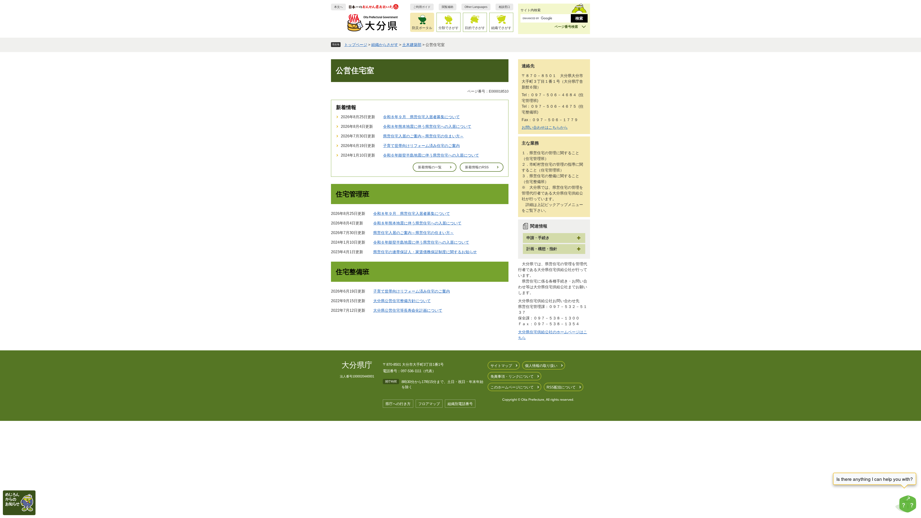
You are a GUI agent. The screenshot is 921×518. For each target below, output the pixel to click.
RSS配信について (561, 387)
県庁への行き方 (398, 404)
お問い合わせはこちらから (545, 127)
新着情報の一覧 (430, 167)
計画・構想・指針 (541, 249)
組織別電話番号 (460, 404)
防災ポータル (422, 28)
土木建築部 (411, 45)
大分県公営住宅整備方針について (402, 301)
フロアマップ (429, 404)
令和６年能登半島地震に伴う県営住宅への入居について (431, 155)
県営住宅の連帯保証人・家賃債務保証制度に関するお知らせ (425, 252)
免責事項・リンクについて (512, 376)
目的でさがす (475, 28)
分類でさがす (448, 28)
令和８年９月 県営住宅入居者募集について (421, 117)
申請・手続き (537, 238)
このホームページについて (512, 387)
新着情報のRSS (477, 167)
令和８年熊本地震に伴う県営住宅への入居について (427, 126)
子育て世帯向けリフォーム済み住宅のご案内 (421, 146)
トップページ (355, 45)
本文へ (338, 7)
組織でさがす (501, 28)
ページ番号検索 (566, 27)
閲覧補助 (447, 7)
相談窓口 (504, 7)
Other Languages (476, 7)
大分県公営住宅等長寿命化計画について (407, 310)
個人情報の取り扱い (541, 366)
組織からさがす (384, 45)
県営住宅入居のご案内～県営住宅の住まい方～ (423, 136)
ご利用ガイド (422, 7)
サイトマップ (501, 366)
